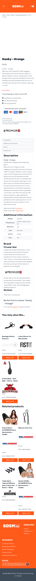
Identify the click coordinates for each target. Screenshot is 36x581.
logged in (15, 307)
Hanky (6, 123)
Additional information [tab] (10, 143)
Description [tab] (7, 140)
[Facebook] (3, 564)
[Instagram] (10, 564)
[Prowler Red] (11, 130)
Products (26, 122)
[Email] (13, 564)
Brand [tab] (5, 147)
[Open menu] (3, 6)
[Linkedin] (17, 564)
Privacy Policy (6, 552)
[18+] (27, 564)
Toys (30, 122)
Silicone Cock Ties (25, 428)
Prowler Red (15, 123)
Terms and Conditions (9, 555)
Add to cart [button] (10, 358)
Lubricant (19, 208)
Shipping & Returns (9, 546)
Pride (22, 122)
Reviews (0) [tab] (7, 150)
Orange (10, 123)
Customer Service (8, 543)
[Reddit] (20, 564)
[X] (7, 564)
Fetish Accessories (15, 122)
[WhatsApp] (24, 564)
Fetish (9, 122)
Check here (19, 210)
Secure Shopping (8, 549)
